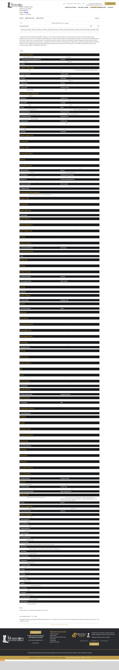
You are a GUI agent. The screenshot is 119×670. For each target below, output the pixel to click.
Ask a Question (40, 18)
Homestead (53, 640)
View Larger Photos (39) (24, 26)
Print (22, 18)
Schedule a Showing (30, 18)
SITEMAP (83, 657)
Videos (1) (97, 18)
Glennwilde (53, 638)
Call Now (2, 660)
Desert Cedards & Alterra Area (58, 637)
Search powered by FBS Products (59, 624)
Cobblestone (53, 635)
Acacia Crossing (54, 633)
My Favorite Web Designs (73, 657)
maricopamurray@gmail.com (35, 640)
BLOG (87, 657)
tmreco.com (36, 643)
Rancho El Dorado (54, 642)
